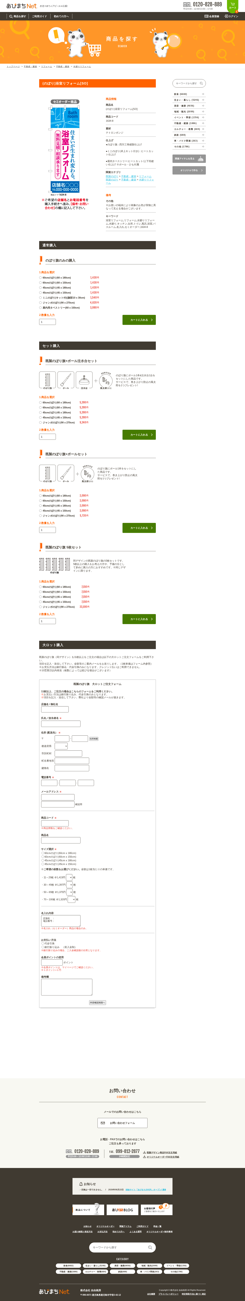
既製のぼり (112, 176)
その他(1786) (176, 1271)
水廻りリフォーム (82, 66)
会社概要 (151, 1294)
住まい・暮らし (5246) (186, 100)
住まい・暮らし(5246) (96, 1265)
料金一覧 (158, 1226)
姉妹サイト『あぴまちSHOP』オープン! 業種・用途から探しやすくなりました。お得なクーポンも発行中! (154, 1189)
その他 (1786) (182, 146)
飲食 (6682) (180, 94)
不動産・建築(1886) (69, 1271)
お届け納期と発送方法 (82, 1231)
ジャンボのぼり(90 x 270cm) (59, 302)
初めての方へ (118, 1231)
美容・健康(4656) (122, 1265)
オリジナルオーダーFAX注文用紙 (163, 1157)
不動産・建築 (30, 66)
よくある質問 (136, 1231)
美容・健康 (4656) (184, 106)
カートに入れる (139, 319)
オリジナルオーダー (105, 1226)
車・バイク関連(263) (149, 1271)
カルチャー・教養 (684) (187, 129)
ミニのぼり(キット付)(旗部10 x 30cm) (64, 297)
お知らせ (88, 1226)
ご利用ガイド (142, 1226)
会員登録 (214, 16)
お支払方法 (103, 1231)
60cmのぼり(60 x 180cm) (57, 277)
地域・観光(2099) (150, 1265)
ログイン (233, 16)
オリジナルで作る (189, 170)
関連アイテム (126, 1226)
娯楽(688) (122, 1271)
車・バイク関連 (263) (186, 141)
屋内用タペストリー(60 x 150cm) (61, 307)
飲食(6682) (69, 1265)
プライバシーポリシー (168, 1294)
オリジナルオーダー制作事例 (159, 1231)
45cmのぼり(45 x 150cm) (57, 292)
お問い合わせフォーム (122, 1122)
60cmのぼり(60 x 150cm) (57, 282)
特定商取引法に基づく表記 (194, 1294)
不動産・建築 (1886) (185, 123)
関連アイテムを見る (184, 158)
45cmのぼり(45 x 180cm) (57, 287)
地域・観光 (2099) (184, 111)
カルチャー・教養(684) (95, 1271)
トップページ (13, 66)
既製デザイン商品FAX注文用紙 (162, 1152)
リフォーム (46, 66)
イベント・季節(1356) (176, 1265)
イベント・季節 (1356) (186, 117)
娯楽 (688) (180, 135)
